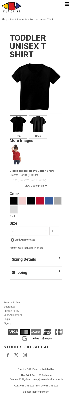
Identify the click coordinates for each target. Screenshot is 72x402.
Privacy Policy (11, 310)
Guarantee (9, 306)
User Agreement (13, 314)
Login (7, 318)
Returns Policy (12, 302)
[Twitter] (16, 355)
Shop (4, 19)
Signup (7, 323)
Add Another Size (25, 239)
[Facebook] (8, 355)
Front (18, 136)
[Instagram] (24, 355)
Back (38, 136)
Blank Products (18, 19)
